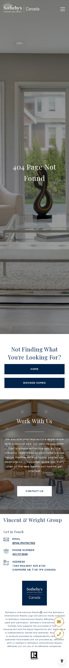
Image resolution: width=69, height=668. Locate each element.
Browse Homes (34, 383)
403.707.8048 (20, 554)
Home (34, 369)
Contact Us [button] (34, 491)
